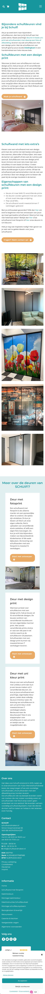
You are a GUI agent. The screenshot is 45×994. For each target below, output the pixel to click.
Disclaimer (6, 867)
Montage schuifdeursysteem (14, 906)
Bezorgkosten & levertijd (12, 910)
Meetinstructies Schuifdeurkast (15, 902)
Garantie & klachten (10, 919)
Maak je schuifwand (13, 96)
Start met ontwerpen (22, 556)
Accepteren (22, 981)
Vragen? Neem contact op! (16, 240)
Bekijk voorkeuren (22, 986)
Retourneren (7, 914)
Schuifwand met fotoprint (12, 890)
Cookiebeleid (14, 991)
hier (37, 210)
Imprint (5, 870)
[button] (42, 955)
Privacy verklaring (9, 862)
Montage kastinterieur (11, 898)
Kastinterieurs (7, 894)
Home (4, 886)
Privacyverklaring (24, 991)
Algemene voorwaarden (12, 927)
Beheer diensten (8, 975)
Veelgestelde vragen (10, 923)
